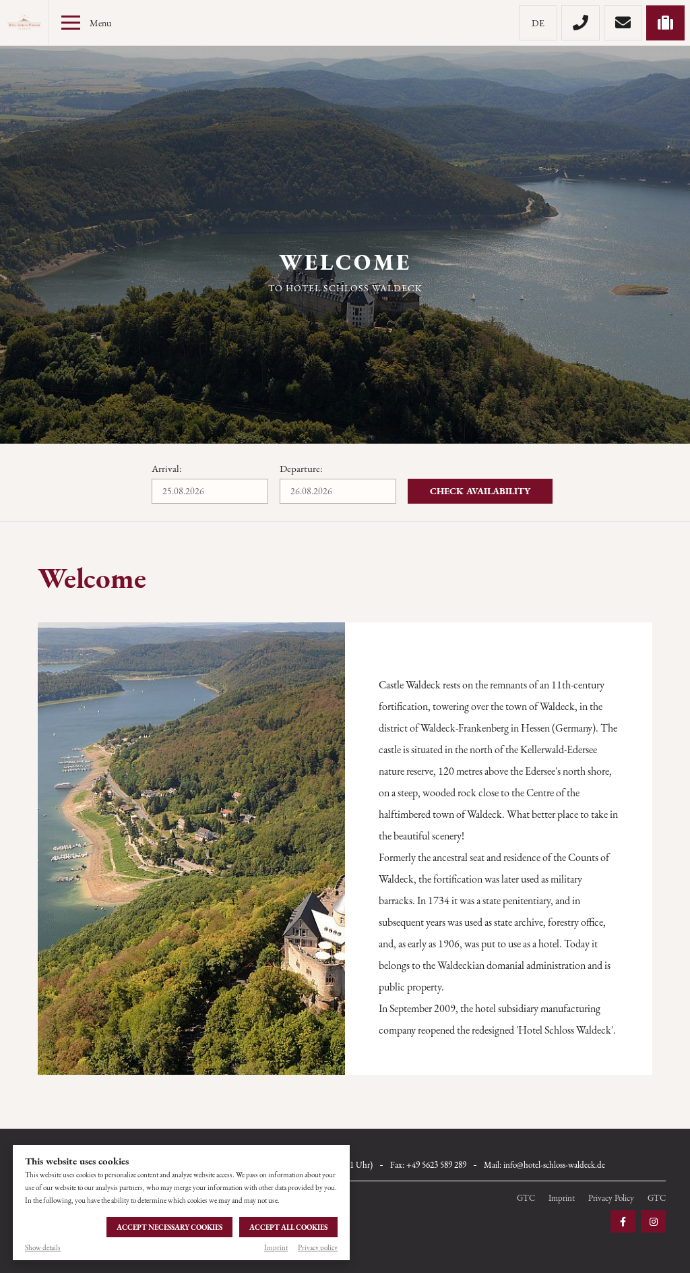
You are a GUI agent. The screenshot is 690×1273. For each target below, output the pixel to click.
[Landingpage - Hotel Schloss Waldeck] (24, 23)
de (538, 23)
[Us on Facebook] (622, 1221)
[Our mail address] (623, 22)
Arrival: (167, 468)
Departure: (301, 468)
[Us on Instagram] (653, 1221)
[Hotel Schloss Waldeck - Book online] (665, 22)
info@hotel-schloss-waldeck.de (554, 1165)
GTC (526, 1198)
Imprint (276, 1247)
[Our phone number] (580, 22)
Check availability (480, 491)
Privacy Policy (611, 1198)
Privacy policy (318, 1247)
